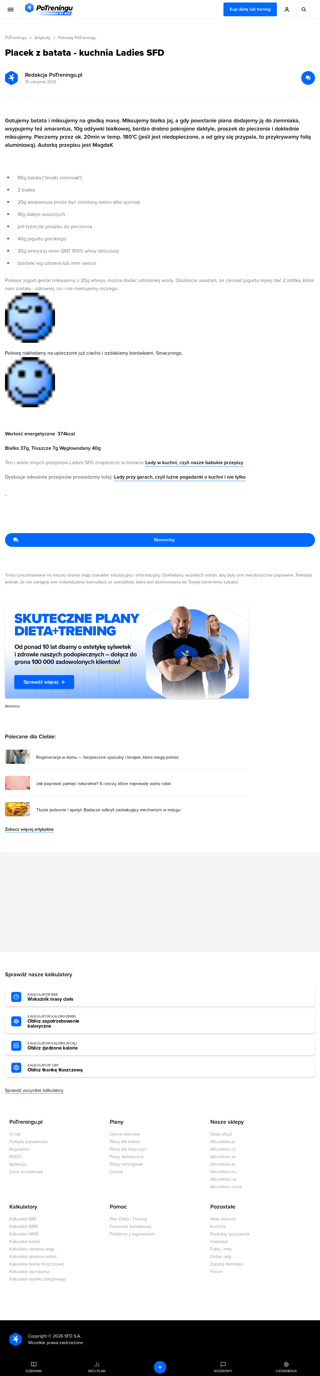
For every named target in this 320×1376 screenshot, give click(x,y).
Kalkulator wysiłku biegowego (37, 1279)
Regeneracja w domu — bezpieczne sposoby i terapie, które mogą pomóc (107, 757)
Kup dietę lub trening (250, 9)
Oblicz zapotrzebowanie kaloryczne (53, 1021)
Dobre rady (221, 1256)
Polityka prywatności (28, 1141)
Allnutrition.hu (223, 1171)
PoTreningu (16, 37)
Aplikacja (17, 1164)
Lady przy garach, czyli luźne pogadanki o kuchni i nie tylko (180, 477)
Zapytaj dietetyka (226, 1264)
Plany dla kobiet (125, 1141)
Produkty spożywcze (230, 1234)
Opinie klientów (125, 1134)
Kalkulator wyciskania (29, 1271)
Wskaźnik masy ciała (50, 997)
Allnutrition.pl (222, 1141)
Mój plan (97, 1371)
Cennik (116, 1171)
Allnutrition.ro (222, 1164)
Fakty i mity (221, 1249)
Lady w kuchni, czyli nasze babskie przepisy (194, 463)
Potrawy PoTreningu (77, 37)
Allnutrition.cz (223, 1149)
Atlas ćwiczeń (223, 1219)
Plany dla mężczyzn (129, 1149)
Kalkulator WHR (23, 1234)
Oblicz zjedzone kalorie (53, 1046)
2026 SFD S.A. (67, 1336)
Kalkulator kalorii (24, 1241)
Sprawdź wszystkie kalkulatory (34, 1090)
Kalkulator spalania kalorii (33, 1256)
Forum (216, 1271)
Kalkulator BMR (23, 1226)
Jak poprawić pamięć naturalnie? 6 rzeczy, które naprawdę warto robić (103, 783)
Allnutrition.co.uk (226, 1186)
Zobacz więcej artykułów (29, 829)
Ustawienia (286, 1371)
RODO (15, 1156)
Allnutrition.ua (223, 1179)
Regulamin (19, 1149)
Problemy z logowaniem (132, 1234)
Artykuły (42, 37)
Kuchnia (218, 1226)
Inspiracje (219, 1241)
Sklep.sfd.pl (221, 1134)
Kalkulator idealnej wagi (31, 1249)
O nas (15, 1134)
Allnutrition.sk (223, 1156)
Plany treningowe (126, 1164)
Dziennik (34, 1371)
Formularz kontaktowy (131, 1226)
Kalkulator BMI (22, 1219)
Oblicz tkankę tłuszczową (55, 1068)
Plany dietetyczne (127, 1156)
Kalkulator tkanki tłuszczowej (36, 1264)
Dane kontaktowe (26, 1171)
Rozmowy (223, 1371)
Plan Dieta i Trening (128, 1219)
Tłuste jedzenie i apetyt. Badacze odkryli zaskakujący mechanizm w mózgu (108, 810)
